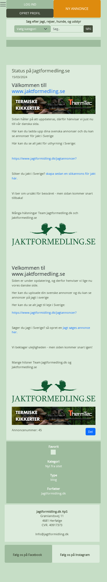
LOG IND (30, 4)
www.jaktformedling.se (38, 91)
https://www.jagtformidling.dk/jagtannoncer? (44, 158)
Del (90, 432)
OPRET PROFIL (29, 13)
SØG (88, 29)
